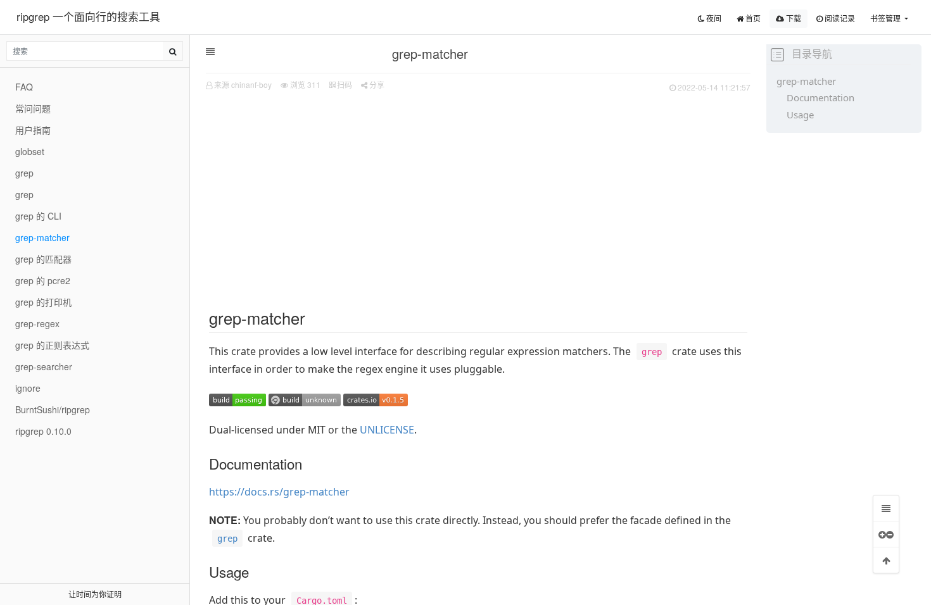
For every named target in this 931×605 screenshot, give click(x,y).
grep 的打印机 (43, 302)
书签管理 (886, 18)
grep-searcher (43, 366)
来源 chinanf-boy (243, 84)
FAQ (24, 86)
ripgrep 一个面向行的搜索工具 (88, 16)
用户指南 (33, 129)
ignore (28, 388)
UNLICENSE (387, 430)
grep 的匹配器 (43, 259)
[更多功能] (886, 534)
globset (29, 151)
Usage (800, 114)
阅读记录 (839, 18)
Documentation (820, 97)
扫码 (343, 84)
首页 (752, 18)
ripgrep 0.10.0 (43, 431)
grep (24, 172)
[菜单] (886, 508)
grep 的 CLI (38, 215)
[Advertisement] (478, 190)
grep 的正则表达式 (52, 345)
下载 (792, 18)
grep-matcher (806, 81)
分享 (375, 84)
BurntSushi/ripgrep (52, 409)
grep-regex (37, 323)
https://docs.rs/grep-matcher (279, 492)
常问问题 (33, 108)
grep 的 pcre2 (42, 280)
